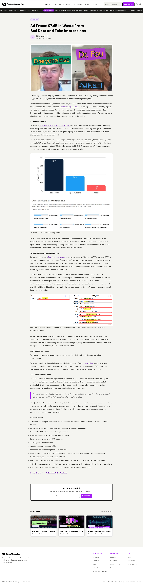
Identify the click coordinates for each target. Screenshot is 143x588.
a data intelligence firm (69, 107)
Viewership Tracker (100, 571)
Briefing (96, 561)
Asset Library (115, 564)
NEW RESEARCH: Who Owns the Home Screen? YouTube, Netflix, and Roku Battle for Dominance (82, 10)
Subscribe (128, 4)
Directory (78, 4)
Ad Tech (35, 20)
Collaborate (132, 561)
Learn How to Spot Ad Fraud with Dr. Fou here (48, 473)
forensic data (87, 363)
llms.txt (139, 582)
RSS (116, 582)
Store (87, 4)
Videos (58, 4)
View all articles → (107, 511)
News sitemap (130, 582)
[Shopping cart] (137, 4)
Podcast (67, 4)
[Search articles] (140, 4)
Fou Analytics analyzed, (57, 257)
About (95, 4)
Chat (95, 564)
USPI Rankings (98, 568)
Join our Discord (107, 582)
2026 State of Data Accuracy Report (54, 125)
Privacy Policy (133, 564)
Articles (48, 4)
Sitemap (121, 582)
